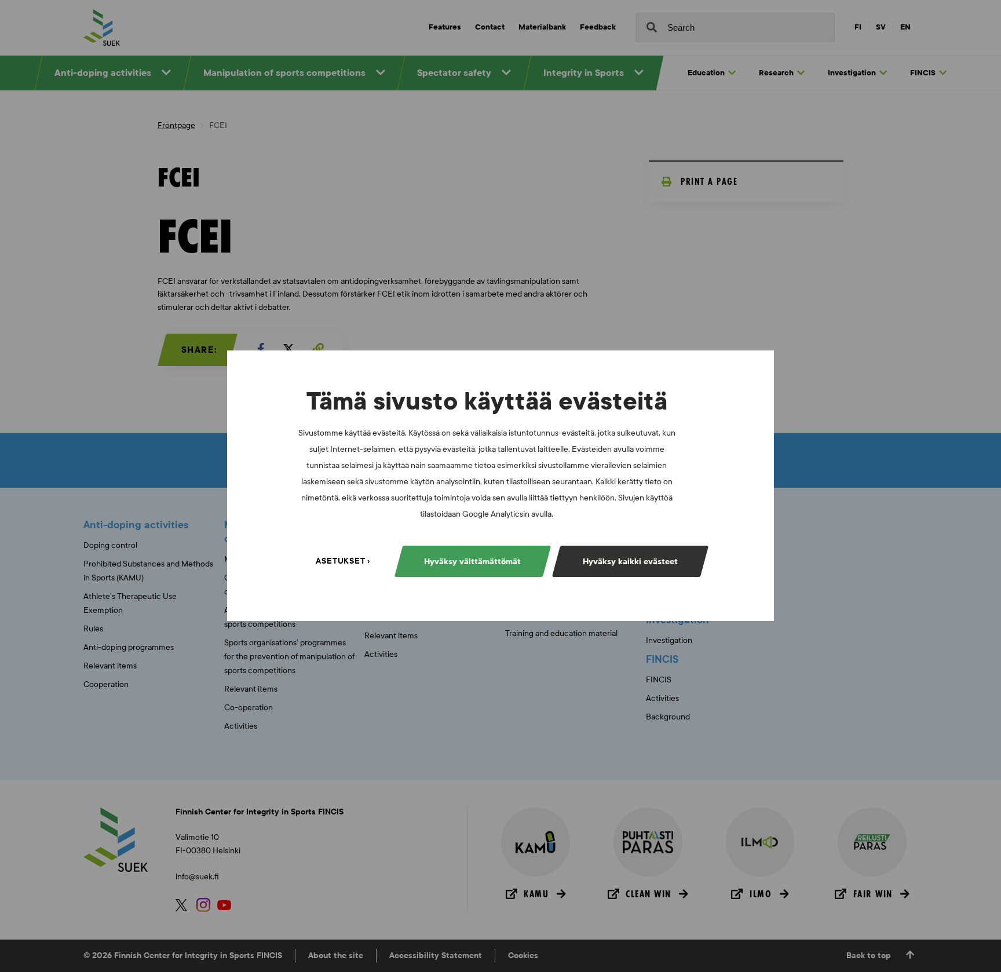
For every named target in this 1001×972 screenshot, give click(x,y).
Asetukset (340, 561)
